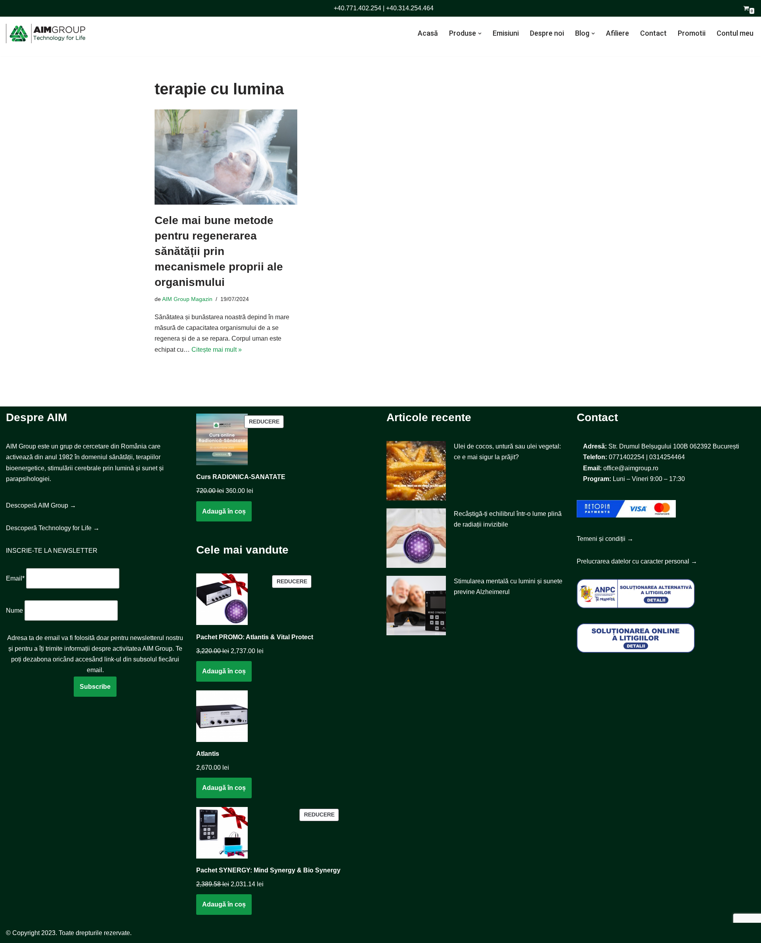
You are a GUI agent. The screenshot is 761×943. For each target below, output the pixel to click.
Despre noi (547, 33)
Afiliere (617, 33)
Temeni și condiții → (605, 538)
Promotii (692, 33)
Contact (653, 33)
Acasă (428, 33)
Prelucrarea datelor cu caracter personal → (637, 561)
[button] (480, 33)
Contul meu (735, 33)
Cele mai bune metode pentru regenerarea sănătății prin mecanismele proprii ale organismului (219, 251)
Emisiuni (506, 33)
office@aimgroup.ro (630, 468)
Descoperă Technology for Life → (52, 528)
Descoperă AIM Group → (41, 505)
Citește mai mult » (216, 349)
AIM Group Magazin (187, 299)
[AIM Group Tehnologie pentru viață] (45, 33)
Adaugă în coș (224, 511)
